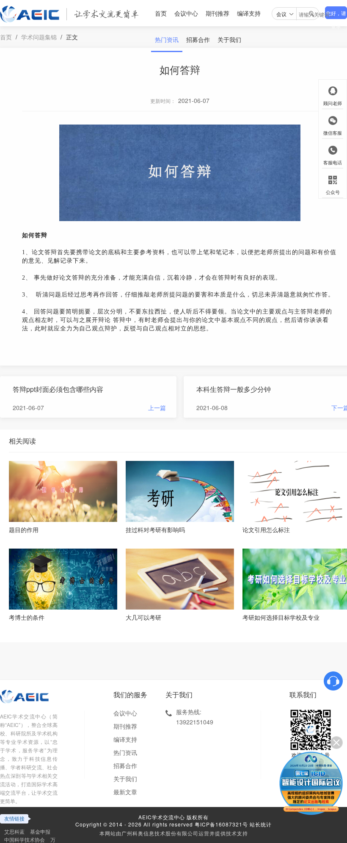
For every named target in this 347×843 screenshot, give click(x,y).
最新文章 (125, 792)
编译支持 (249, 13)
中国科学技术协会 (24, 839)
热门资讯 (167, 39)
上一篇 (157, 407)
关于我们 (229, 39)
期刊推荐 (217, 13)
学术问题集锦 (39, 37)
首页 (161, 13)
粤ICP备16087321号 (221, 824)
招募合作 (198, 39)
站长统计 (261, 824)
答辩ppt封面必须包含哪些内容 (58, 389)
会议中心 (186, 13)
